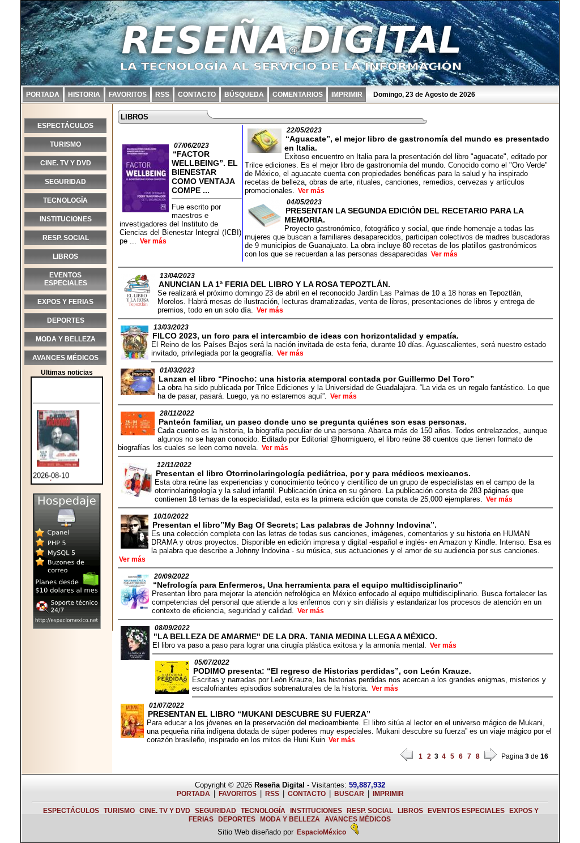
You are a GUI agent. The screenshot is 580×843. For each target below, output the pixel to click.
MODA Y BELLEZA (66, 339)
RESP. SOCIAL (65, 238)
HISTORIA (84, 95)
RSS (162, 95)
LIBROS (65, 256)
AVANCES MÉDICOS (65, 358)
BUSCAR (349, 794)
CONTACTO (197, 95)
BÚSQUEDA (244, 95)
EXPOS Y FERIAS (65, 302)
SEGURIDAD (65, 182)
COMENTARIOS (297, 95)
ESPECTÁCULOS (65, 126)
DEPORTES (65, 320)
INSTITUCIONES (66, 219)
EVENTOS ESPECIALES (65, 279)
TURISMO (65, 144)
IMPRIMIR (346, 95)
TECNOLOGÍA (65, 200)
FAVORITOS (128, 95)
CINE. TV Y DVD (65, 163)
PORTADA (42, 95)
